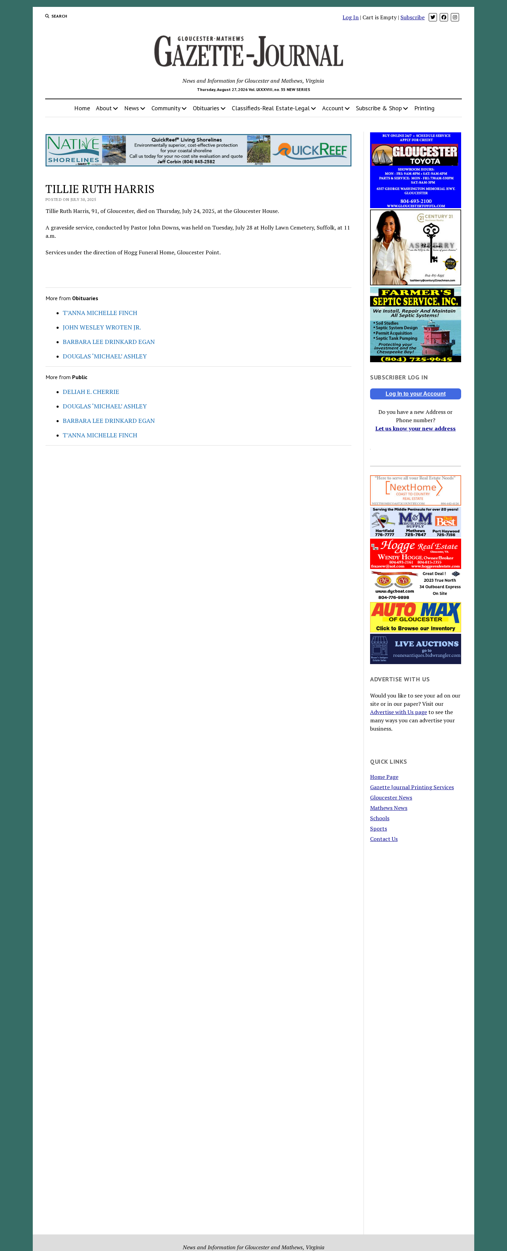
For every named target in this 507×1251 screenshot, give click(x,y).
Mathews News (388, 808)
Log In (350, 17)
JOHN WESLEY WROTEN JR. (102, 327)
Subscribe (412, 17)
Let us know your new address (415, 428)
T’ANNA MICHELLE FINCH (100, 312)
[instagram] (455, 17)
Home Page (384, 777)
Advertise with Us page (398, 712)
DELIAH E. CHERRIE (91, 391)
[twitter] (433, 17)
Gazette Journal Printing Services (412, 787)
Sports (378, 828)
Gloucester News (391, 797)
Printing (424, 108)
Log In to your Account (416, 394)
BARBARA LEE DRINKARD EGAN (109, 341)
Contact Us (384, 839)
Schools (379, 818)
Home (82, 108)
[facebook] (444, 17)
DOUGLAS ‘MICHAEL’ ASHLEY (105, 356)
